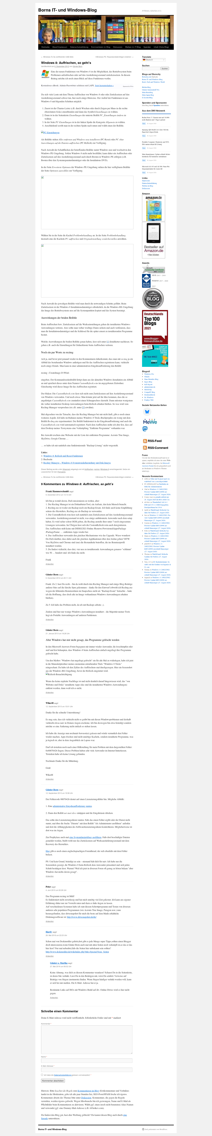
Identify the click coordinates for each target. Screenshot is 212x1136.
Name (44, 1056)
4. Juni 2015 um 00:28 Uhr (56, 890)
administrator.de (149, 387)
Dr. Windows (149, 397)
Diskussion (117, 47)
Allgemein (67, 469)
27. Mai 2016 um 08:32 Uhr (60, 966)
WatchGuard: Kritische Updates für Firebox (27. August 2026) (156, 556)
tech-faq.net (148, 384)
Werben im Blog (147, 186)
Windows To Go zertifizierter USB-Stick (57, 57)
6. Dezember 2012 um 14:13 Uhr (58, 494)
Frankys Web (148, 400)
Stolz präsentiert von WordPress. (156, 1129)
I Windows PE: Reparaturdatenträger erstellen (114, 57)
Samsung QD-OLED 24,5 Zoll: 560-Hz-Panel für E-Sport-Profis (155, 131)
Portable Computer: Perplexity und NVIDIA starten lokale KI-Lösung (155, 143)
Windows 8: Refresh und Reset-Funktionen (63, 455)
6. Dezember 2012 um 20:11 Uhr (58, 578)
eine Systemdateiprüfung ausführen (85, 837)
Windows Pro (149, 374)
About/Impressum (59, 47)
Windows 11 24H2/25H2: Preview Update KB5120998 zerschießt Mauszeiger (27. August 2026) (157, 491)
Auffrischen (89, 469)
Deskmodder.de (149, 395)
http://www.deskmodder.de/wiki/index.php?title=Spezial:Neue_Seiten (77, 951)
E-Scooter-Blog (147, 97)
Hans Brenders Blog (151, 379)
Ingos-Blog (148, 382)
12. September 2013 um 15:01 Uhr (59, 706)
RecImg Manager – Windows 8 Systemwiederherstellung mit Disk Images (77, 462)
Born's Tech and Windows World (153, 82)
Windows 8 (104, 469)
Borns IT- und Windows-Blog (67, 10)
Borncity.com (146, 77)
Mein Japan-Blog (148, 95)
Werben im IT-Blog (133, 47)
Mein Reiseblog (147, 92)
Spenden (147, 47)
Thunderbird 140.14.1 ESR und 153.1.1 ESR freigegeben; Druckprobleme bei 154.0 (156, 504)
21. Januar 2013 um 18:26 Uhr (58, 633)
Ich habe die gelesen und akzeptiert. (67, 1075)
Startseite (45, 47)
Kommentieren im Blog (100, 47)
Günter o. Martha (58, 963)
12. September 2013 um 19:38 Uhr (59, 793)
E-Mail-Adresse (47, 1066)
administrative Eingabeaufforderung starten (72, 806)
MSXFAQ (148, 389)
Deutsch (149, 60)
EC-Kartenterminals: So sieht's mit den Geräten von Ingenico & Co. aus (157, 564)
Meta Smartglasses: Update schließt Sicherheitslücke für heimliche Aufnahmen (156, 155)
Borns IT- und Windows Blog (152, 79)
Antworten (50, 564)
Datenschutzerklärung (79, 47)
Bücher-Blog (146, 87)
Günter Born (77, 66)
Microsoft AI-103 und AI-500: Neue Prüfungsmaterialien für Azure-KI (156, 167)
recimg (97, 469)
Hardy (49, 931)
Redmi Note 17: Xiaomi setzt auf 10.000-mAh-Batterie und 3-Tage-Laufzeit (156, 118)
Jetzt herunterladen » (104, 85)
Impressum (146, 180)
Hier (48, 851)
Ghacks (147, 376)
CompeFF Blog (149, 392)
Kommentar (46, 1023)
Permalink (61, 472)
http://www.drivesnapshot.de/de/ (81, 916)
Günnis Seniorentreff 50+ (151, 90)
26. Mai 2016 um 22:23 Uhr (56, 935)
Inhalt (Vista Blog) (161, 47)
